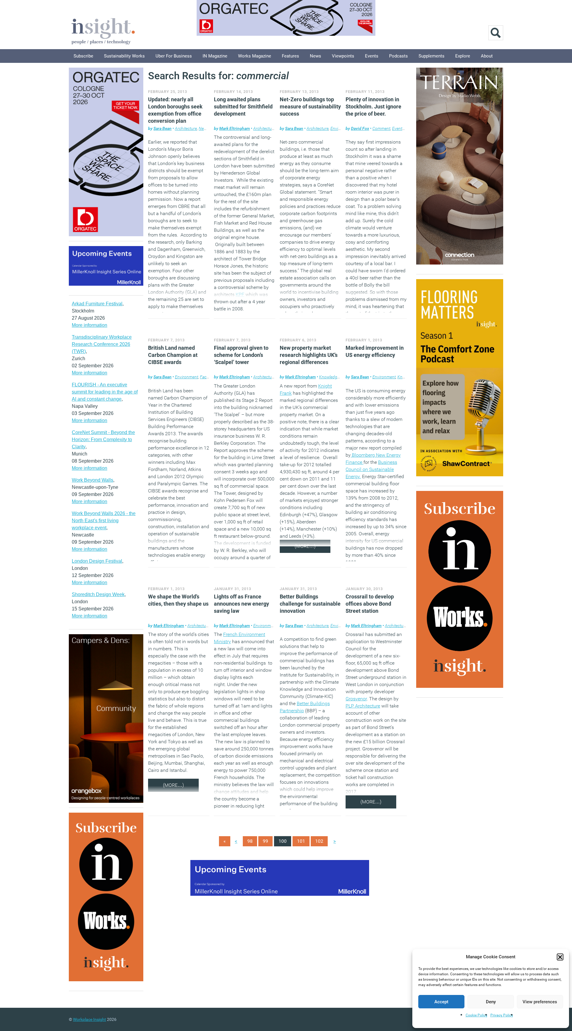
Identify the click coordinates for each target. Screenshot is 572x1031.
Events (371, 56)
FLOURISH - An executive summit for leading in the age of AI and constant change (105, 392)
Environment (186, 376)
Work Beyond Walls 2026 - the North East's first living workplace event (104, 520)
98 (250, 841)
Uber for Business (174, 56)
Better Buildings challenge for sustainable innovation (310, 603)
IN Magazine (215, 56)
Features (290, 56)
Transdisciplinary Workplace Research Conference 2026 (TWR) (102, 344)
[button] (560, 957)
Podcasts (398, 56)
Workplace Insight (89, 1019)
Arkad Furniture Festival (97, 303)
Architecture (186, 128)
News (315, 56)
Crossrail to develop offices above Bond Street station (370, 603)
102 (319, 841)
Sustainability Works (124, 56)
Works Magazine (254, 56)
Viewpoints (343, 56)
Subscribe (83, 56)
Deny (491, 1001)
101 (301, 841)
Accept (441, 1001)
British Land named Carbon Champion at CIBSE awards (173, 355)
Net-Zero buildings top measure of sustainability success (310, 106)
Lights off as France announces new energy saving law (241, 603)
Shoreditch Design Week (98, 594)
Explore (462, 56)
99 (265, 841)
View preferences (540, 1001)
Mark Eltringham (234, 128)
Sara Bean (162, 128)
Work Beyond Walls (92, 480)
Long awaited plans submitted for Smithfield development (243, 106)
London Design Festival (97, 561)
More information (89, 325)
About (487, 56)
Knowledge (329, 376)
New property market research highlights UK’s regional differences (309, 355)
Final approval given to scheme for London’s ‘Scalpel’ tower (241, 355)
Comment (381, 128)
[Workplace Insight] (103, 30)
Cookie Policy (476, 1015)
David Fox (360, 128)
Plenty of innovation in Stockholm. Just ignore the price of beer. (373, 106)
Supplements (431, 56)
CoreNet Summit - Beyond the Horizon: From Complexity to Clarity (103, 439)
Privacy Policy (501, 1015)
